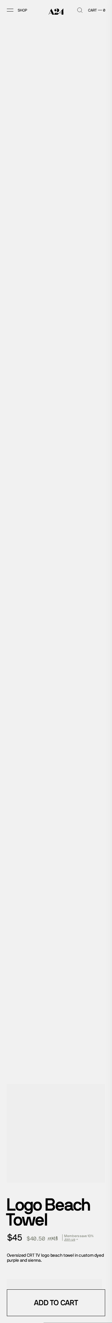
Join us (69, 1239)
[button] (15, 10)
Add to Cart (56, 1302)
